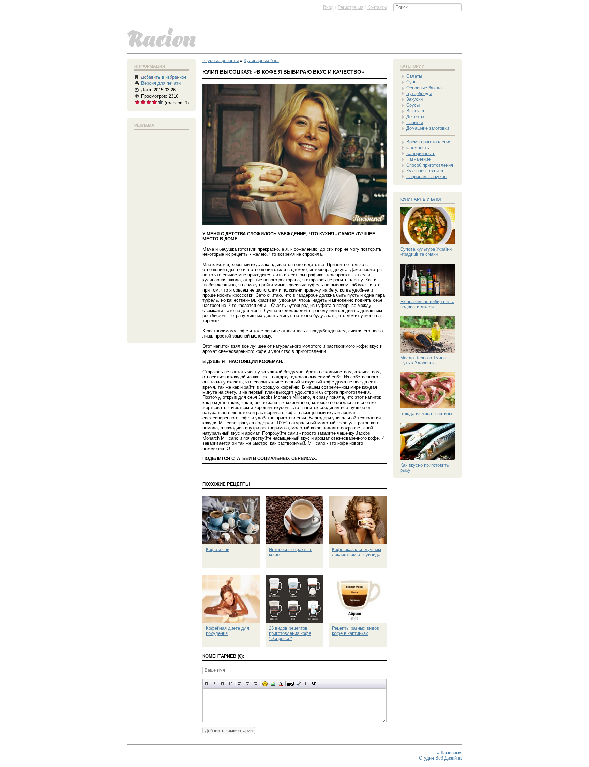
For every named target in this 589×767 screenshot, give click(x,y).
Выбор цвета (281, 683)
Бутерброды (419, 93)
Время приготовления (428, 141)
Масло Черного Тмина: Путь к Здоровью (423, 360)
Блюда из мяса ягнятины (426, 413)
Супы (411, 81)
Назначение (418, 159)
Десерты (415, 116)
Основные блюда (424, 87)
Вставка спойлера (314, 683)
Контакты (377, 7)
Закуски (414, 99)
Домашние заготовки (427, 128)
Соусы (413, 105)
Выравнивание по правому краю (255, 683)
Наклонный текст (214, 683)
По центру (248, 683)
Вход (328, 7)
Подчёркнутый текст (222, 683)
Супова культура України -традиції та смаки (426, 252)
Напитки (414, 122)
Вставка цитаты (298, 683)
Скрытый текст (290, 683)
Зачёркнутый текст (230, 683)
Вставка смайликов (265, 683)
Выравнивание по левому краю (240, 683)
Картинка (273, 683)
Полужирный (207, 683)
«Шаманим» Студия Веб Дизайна (440, 755)
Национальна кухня (426, 176)
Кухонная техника (424, 170)
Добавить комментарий (229, 730)
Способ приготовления (429, 165)
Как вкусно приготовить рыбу (424, 468)
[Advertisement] (161, 235)
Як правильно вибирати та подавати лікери (427, 304)
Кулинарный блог (421, 199)
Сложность (417, 147)
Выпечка (415, 110)
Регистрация (350, 7)
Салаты (414, 76)
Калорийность (420, 153)
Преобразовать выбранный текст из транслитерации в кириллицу (306, 683)
